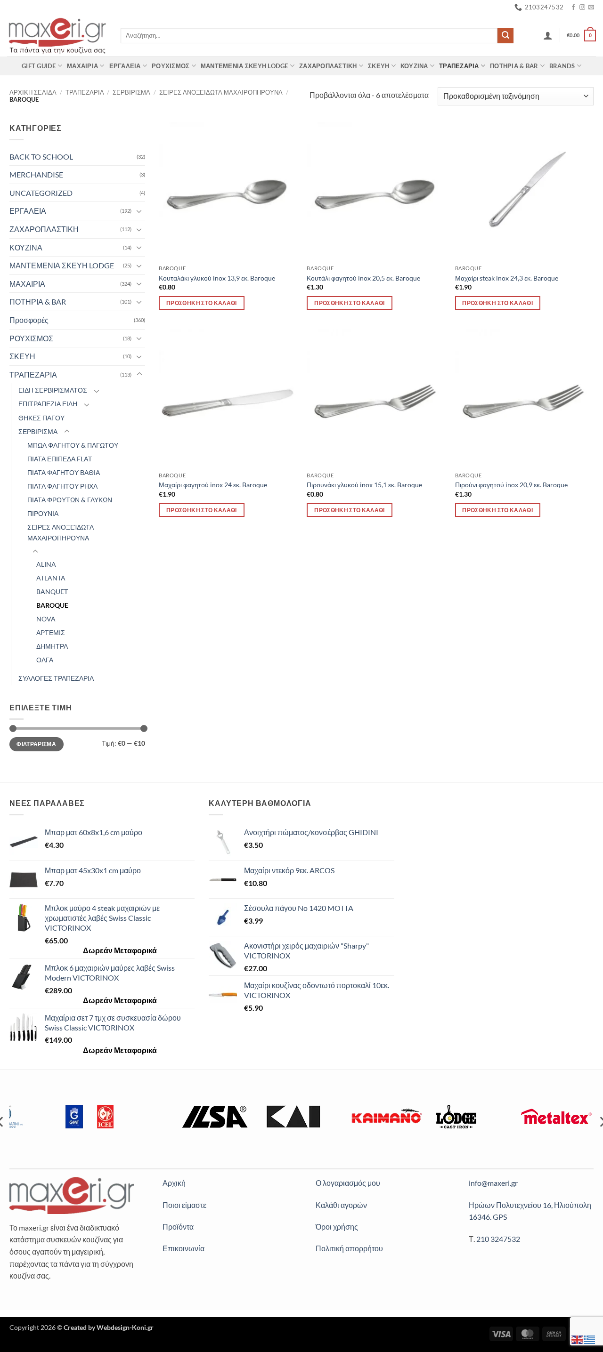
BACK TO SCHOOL (41, 156)
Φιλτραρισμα (36, 744)
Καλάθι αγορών (341, 1204)
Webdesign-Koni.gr (125, 1327)
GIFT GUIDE (39, 66)
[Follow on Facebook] (573, 7)
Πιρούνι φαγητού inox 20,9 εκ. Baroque (511, 485)
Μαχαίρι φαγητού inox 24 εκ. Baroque (213, 485)
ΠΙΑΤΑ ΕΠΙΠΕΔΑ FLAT (59, 459)
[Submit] (505, 36)
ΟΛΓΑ (44, 660)
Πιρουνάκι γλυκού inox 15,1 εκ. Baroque (364, 485)
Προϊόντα (178, 1226)
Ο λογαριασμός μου (348, 1182)
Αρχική (174, 1182)
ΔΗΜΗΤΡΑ (52, 646)
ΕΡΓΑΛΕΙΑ (125, 66)
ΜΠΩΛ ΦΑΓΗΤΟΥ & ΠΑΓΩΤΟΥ (72, 445)
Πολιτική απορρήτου (349, 1248)
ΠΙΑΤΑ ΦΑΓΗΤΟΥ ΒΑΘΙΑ (63, 472)
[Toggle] (139, 211)
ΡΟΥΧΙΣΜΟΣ (170, 66)
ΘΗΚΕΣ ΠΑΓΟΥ (41, 418)
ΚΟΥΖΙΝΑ (414, 66)
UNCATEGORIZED (41, 192)
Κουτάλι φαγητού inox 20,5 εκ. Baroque (363, 278)
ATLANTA (50, 578)
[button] (548, 35)
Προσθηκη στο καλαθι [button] (201, 303)
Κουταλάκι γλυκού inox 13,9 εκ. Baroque (217, 278)
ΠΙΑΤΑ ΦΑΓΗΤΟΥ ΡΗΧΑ (62, 486)
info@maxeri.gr (493, 1182)
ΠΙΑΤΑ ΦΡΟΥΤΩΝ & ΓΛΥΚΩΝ (69, 500)
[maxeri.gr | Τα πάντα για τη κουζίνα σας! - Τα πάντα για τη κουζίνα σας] (56, 36)
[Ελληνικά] (590, 1338)
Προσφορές (29, 319)
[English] (577, 1338)
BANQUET (52, 591)
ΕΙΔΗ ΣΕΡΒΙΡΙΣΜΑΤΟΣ (52, 390)
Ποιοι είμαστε (184, 1204)
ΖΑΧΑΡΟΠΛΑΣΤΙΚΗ (328, 66)
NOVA (46, 619)
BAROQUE (52, 605)
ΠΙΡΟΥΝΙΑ (42, 513)
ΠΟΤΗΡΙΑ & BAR (514, 66)
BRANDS (562, 66)
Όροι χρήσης (337, 1226)
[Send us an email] (591, 7)
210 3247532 (498, 1238)
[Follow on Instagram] (582, 7)
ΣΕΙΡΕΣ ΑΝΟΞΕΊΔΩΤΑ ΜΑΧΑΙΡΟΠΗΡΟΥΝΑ (60, 532)
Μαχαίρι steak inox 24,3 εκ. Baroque (506, 278)
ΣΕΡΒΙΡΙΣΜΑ (131, 92)
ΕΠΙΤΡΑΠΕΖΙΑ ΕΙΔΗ (47, 404)
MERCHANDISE (36, 174)
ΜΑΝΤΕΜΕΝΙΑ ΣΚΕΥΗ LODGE (244, 66)
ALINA (46, 564)
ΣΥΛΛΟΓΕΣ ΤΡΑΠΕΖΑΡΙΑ (56, 678)
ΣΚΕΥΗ (378, 66)
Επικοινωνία (183, 1248)
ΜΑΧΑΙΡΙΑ (82, 66)
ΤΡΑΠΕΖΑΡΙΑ (459, 66)
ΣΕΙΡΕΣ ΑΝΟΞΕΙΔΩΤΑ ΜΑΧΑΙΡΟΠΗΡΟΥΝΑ (221, 92)
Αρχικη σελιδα (33, 92)
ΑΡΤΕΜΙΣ (50, 632)
